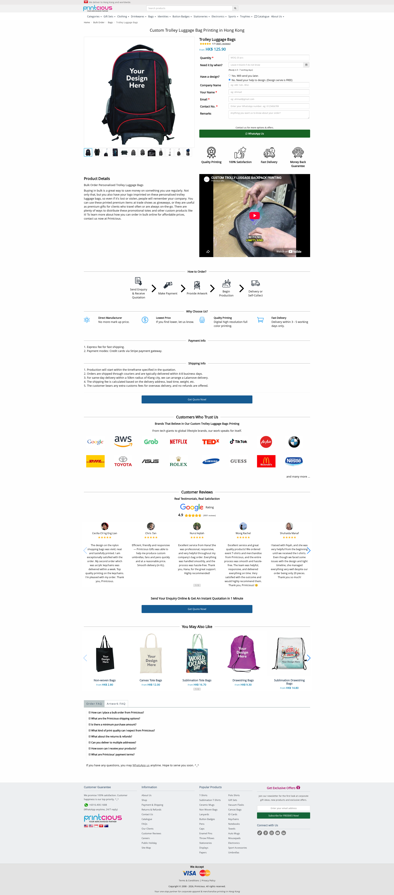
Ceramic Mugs (206, 804)
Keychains (233, 819)
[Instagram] (272, 833)
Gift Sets (232, 800)
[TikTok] (260, 833)
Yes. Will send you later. (245, 75)
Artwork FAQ (116, 703)
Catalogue (263, 16)
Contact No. (209, 106)
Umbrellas (233, 852)
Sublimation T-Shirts (210, 800)
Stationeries (205, 842)
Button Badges (207, 819)
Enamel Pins (205, 833)
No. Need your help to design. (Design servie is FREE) (262, 80)
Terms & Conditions (189, 880)
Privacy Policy (208, 880)
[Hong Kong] (101, 827)
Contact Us (147, 814)
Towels (231, 828)
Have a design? (209, 76)
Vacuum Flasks (236, 804)
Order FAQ (94, 703)
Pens (201, 823)
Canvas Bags (234, 809)
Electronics (234, 842)
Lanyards (204, 814)
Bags (110, 22)
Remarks (205, 113)
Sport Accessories (237, 847)
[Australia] (106, 827)
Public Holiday (149, 842)
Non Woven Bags (208, 809)
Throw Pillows (206, 838)
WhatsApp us (141, 765)
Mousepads (234, 838)
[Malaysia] (91, 827)
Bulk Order (99, 22)
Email (205, 99)
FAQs (144, 823)
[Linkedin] (283, 833)
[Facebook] (266, 833)
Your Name (208, 92)
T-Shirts (203, 795)
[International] (86, 827)
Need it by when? (211, 65)
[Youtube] (278, 833)
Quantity (206, 58)
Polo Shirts (234, 795)
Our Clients (147, 828)
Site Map (146, 847)
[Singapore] (96, 827)
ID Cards (232, 814)
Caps (201, 828)
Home (87, 22)
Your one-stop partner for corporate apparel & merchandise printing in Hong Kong (197, 891)
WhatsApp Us (256, 133)
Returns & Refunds (151, 809)
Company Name (210, 85)
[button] (85, 550)
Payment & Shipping (152, 804)
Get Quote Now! (197, 399)
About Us (146, 795)
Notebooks (234, 823)
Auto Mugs (234, 833)
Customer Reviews (151, 833)
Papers (203, 852)
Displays (203, 847)
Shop (144, 800)
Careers (146, 838)
